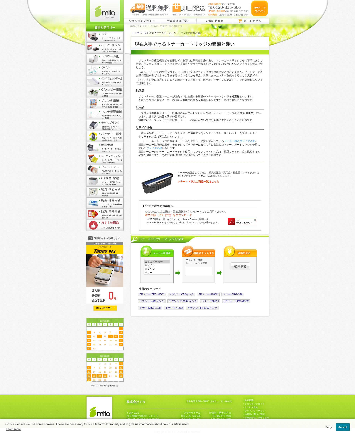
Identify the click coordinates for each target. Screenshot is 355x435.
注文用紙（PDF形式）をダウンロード (168, 215)
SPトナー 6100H (208, 294)
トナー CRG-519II (150, 307)
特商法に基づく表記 (255, 414)
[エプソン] (157, 269)
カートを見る (252, 21)
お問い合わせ (214, 21)
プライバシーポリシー (256, 411)
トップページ (139, 33)
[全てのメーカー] (157, 261)
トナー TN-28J (174, 307)
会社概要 (249, 400)
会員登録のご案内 (178, 21)
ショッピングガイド (142, 21)
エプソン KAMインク (152, 301)
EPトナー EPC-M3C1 (152, 294)
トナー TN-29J (210, 301)
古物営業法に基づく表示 (257, 418)
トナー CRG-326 (233, 294)
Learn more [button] (13, 429)
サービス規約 (251, 407)
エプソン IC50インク (181, 294)
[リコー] (157, 273)
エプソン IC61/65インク (183, 301)
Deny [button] (328, 427)
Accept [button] (342, 427)
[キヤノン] (157, 265)
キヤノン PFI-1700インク (202, 307)
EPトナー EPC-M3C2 (236, 301)
